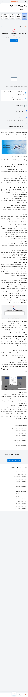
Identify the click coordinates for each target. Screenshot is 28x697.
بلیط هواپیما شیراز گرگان (21, 486)
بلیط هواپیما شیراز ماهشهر (20, 508)
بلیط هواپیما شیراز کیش (21, 498)
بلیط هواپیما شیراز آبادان (21, 471)
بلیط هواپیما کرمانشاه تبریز (20, 443)
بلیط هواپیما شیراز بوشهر (21, 481)
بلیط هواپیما (19, 136)
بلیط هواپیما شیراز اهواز (21, 474)
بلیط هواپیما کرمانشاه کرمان (20, 433)
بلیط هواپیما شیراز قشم (21, 488)
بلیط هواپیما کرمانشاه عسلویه (20, 440)
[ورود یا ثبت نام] (2, 1)
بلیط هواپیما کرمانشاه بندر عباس (19, 428)
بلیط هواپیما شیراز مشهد (21, 506)
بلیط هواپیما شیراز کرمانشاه (14, 460)
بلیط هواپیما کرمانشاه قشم (20, 430)
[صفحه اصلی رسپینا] (14, 1)
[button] (24, 16)
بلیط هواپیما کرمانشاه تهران (20, 445)
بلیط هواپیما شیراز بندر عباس (20, 479)
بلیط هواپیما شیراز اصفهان (20, 491)
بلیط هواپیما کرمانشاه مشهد (20, 438)
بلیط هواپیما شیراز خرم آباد (20, 496)
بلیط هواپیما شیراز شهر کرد (20, 484)
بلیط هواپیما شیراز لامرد (21, 503)
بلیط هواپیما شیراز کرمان (21, 493)
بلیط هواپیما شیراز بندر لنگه (20, 476)
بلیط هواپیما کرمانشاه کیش (20, 435)
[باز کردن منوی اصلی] (25, 1)
